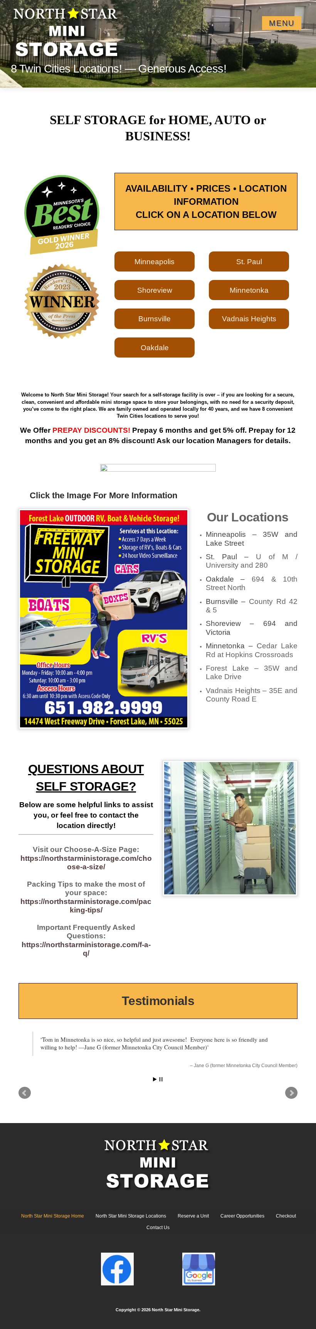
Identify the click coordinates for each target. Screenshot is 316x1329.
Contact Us (158, 1233)
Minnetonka (249, 290)
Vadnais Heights (249, 318)
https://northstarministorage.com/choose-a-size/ (86, 862)
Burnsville (154, 318)
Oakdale (155, 347)
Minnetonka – (252, 650)
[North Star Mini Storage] (67, 29)
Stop (161, 1085)
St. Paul (249, 261)
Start (155, 1085)
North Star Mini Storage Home (52, 1221)
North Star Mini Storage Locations (131, 1221)
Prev (24, 1098)
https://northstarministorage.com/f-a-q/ (86, 949)
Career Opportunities (242, 1221)
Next (291, 1098)
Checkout (286, 1221)
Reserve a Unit (193, 1221)
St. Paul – (252, 561)
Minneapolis (154, 261)
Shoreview (154, 290)
